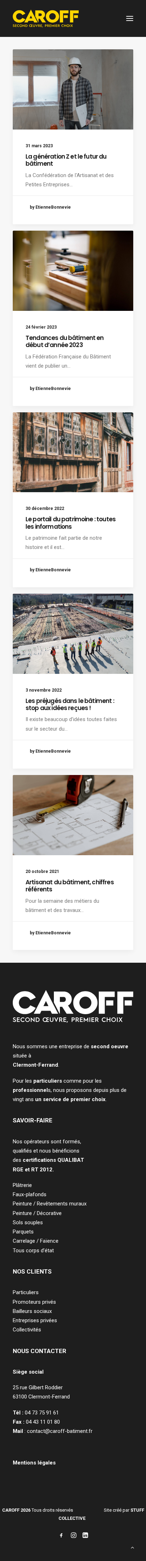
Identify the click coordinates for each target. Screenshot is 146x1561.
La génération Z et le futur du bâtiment (66, 160)
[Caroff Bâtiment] (46, 18)
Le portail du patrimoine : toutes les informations (71, 523)
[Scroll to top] (132, 1547)
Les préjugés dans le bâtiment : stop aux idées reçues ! (70, 704)
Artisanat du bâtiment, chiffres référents (70, 886)
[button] (129, 18)
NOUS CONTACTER (39, 1350)
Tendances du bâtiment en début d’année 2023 (65, 341)
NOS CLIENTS (32, 1271)
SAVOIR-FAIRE (32, 1120)
